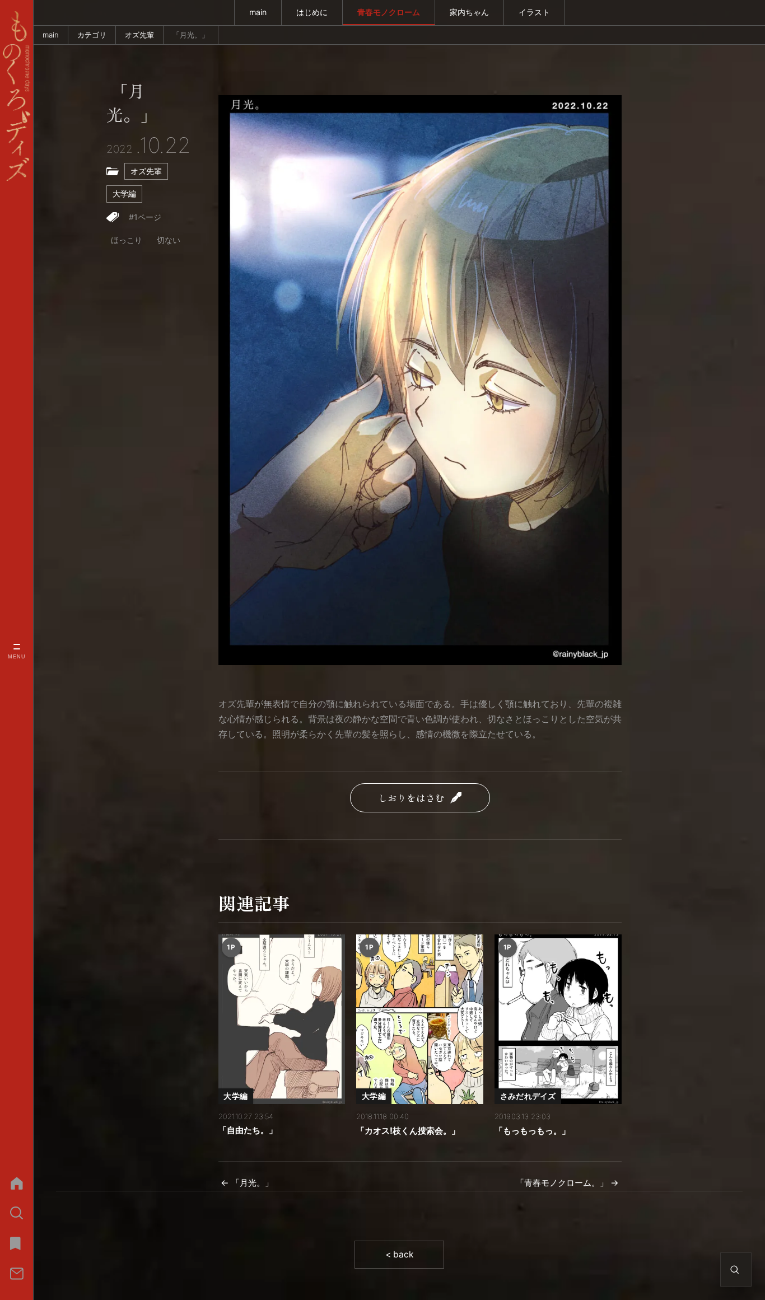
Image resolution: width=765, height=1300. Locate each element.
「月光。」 (131, 104)
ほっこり (126, 240)
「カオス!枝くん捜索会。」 (408, 1130)
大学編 (124, 193)
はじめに (312, 12)
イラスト (534, 12)
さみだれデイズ (528, 1096)
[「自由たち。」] (282, 1018)
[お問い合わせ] (16, 1274)
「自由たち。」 (247, 1130)
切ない (168, 240)
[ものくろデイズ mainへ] (16, 96)
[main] (16, 1183)
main (258, 12)
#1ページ (145, 217)
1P (231, 947)
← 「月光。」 (247, 1182)
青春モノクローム (388, 12)
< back (399, 1254)
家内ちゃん (469, 12)
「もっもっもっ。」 (532, 1130)
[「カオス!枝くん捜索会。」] (419, 1018)
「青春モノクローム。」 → (567, 1182)
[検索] (16, 1213)
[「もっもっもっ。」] (558, 1018)
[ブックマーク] (16, 1243)
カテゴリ (91, 34)
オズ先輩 (139, 34)
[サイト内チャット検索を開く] (735, 1270)
